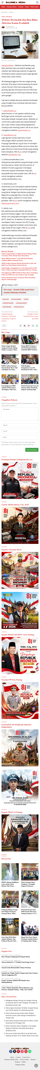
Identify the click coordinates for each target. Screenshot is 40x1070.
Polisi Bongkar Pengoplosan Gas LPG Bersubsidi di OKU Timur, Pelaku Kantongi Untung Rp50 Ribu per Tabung (19, 269)
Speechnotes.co (9, 110)
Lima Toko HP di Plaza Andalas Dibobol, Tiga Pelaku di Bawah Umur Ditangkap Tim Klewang (9, 939)
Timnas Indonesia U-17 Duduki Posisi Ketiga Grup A (18, 962)
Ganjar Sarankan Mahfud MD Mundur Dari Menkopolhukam (16, 981)
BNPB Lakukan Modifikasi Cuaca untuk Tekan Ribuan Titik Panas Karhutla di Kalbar (10, 884)
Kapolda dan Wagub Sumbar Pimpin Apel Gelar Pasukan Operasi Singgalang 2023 (20, 974)
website (26, 299)
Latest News (26, 1057)
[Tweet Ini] (24, 325)
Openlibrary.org (9, 135)
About (12, 1057)
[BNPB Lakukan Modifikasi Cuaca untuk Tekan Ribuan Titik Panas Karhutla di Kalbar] (10, 871)
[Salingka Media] (15, 2)
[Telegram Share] (32, 325)
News (3, 16)
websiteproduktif (21, 303)
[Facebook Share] (20, 325)
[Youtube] (26, 1051)
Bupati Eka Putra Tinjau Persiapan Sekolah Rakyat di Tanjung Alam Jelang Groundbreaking (29, 939)
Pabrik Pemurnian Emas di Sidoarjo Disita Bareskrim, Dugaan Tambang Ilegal (19, 278)
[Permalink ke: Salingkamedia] (3, 27)
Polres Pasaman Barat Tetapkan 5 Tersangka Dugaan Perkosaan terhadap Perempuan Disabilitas (28, 884)
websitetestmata (19, 307)
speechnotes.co (24, 130)
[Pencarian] (37, 2)
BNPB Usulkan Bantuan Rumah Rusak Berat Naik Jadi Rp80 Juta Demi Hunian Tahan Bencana (19, 264)
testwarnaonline (16, 299)
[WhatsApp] (29, 1051)
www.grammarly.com (10, 203)
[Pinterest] (18, 1051)
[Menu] (3, 2)
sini (20, 152)
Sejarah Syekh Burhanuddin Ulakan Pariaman (16, 967)
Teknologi (9, 16)
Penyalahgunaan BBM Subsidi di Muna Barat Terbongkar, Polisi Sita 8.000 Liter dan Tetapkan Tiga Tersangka (20, 273)
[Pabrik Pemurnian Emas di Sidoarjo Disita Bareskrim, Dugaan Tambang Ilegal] (29, 379)
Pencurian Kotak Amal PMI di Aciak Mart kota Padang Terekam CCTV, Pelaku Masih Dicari (28, 912)
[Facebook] (10, 1051)
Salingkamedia (10, 26)
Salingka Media (7, 65)
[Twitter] (14, 1051)
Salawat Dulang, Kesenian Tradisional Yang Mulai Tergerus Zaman (9, 316)
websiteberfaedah (8, 303)
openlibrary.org (14, 154)
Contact (18, 1057)
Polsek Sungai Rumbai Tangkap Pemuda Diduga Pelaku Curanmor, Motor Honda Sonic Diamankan (19, 254)
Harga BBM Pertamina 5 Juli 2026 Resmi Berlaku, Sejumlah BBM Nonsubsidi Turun (17, 259)
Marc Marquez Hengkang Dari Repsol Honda (16, 957)
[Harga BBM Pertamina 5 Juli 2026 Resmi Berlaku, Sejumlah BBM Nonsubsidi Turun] (29, 339)
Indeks (24, 1062)
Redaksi (33, 1059)
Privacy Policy (24, 1059)
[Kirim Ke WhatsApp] (36, 325)
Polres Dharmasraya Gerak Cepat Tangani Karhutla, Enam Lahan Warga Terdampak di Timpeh (21, 1015)
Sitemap (17, 1062)
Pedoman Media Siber (11, 1059)
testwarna (6, 299)
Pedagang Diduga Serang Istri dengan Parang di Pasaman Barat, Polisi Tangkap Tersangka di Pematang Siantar (9, 912)
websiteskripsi (7, 307)
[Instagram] (22, 1051)
